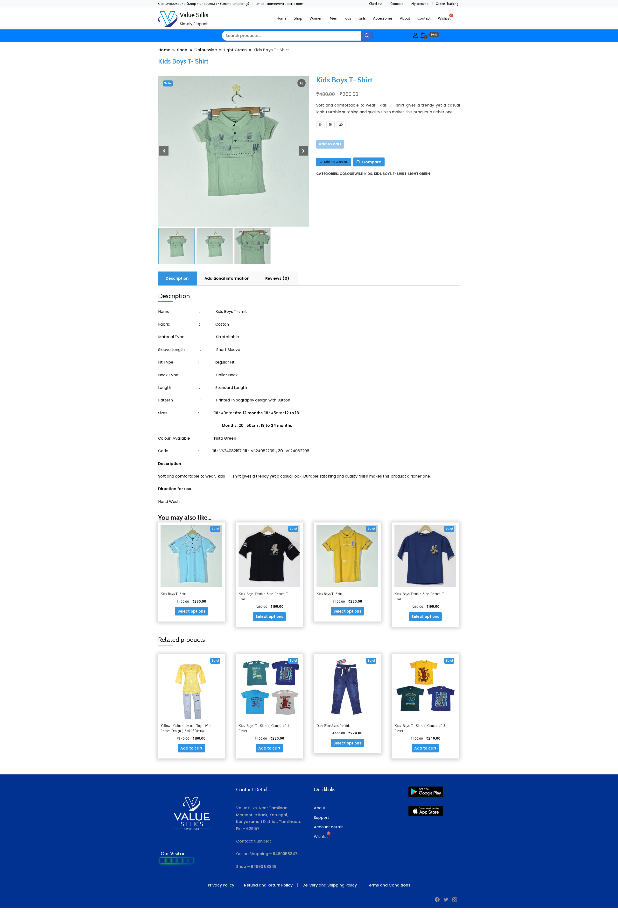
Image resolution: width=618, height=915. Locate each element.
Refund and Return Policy (268, 885)
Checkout (375, 4)
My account (419, 4)
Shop (298, 18)
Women (316, 18)
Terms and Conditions (388, 885)
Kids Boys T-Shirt (390, 173)
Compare (396, 4)
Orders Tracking (447, 4)
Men (333, 18)
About (405, 18)
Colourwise (351, 173)
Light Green (419, 173)
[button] (303, 151)
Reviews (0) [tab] (277, 278)
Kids (347, 18)
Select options (191, 611)
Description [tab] (177, 278)
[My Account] (415, 35)
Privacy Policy (221, 885)
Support (321, 817)
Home (281, 18)
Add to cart (330, 144)
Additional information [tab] (226, 278)
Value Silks (194, 15)
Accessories (383, 18)
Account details (329, 827)
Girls (362, 18)
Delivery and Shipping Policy (329, 885)
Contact (424, 18)
